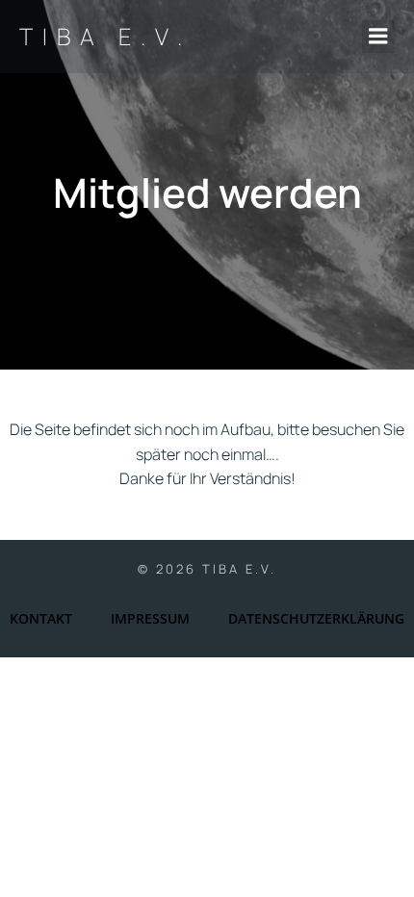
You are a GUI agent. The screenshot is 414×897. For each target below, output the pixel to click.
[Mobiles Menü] (378, 36)
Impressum (150, 618)
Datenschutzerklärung (316, 618)
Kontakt (41, 618)
